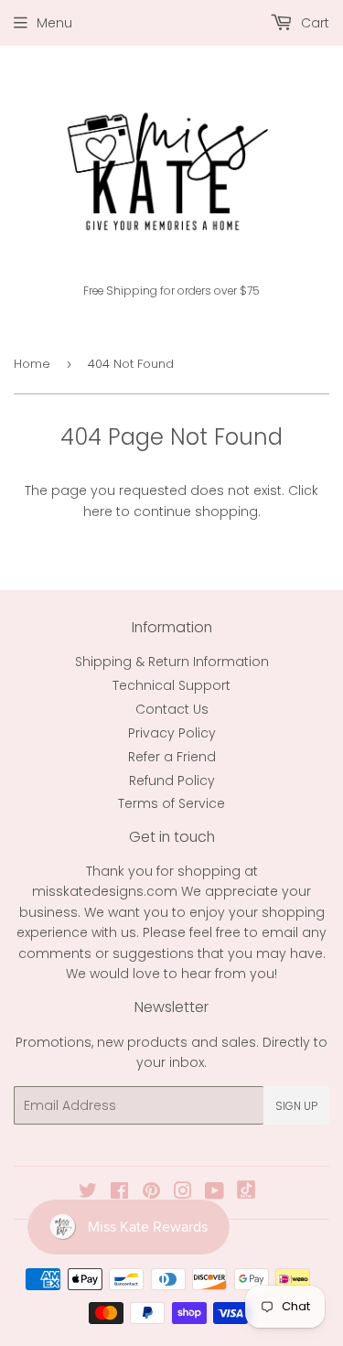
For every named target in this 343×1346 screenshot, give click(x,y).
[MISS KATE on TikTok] (246, 1194)
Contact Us (172, 709)
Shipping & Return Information (172, 661)
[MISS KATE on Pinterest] (151, 1193)
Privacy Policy (172, 733)
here (98, 511)
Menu (54, 23)
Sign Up (296, 1106)
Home (32, 363)
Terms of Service (171, 803)
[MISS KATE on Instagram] (183, 1193)
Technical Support (171, 685)
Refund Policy (172, 780)
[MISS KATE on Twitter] (88, 1193)
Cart (313, 23)
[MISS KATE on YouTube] (214, 1193)
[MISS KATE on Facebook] (119, 1193)
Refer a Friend (172, 757)
